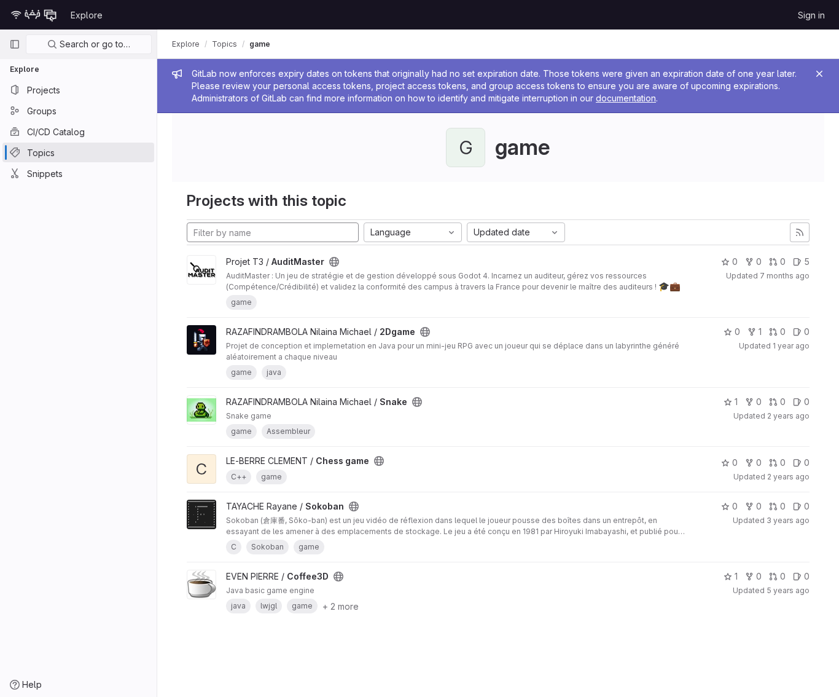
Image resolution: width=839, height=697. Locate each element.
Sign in (811, 15)
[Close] (819, 73)
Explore (87, 15)
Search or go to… (93, 44)
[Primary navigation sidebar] (15, 44)
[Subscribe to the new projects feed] (800, 232)
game (259, 44)
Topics (224, 44)
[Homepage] (34, 15)
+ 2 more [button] (340, 606)
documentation (626, 98)
